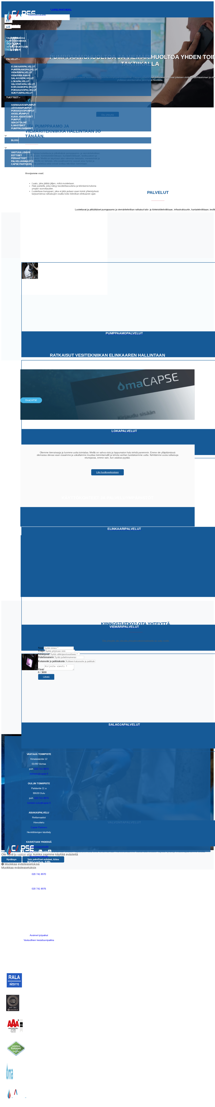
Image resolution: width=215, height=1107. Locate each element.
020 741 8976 (41, 798)
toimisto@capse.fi (39, 773)
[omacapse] (87, 43)
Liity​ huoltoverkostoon (107, 472)
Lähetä (46, 677)
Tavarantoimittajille (38, 856)
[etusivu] (107, 15)
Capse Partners (39, 827)
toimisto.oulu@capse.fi (39, 803)
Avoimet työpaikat (39, 935)
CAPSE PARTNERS (61, 9)
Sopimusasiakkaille (39, 847)
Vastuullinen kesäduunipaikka (39, 940)
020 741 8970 (41, 768)
